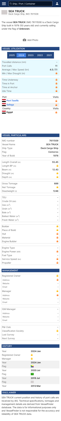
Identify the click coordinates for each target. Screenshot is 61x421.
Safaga (10, 104)
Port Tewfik (13, 100)
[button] (57, 3)
